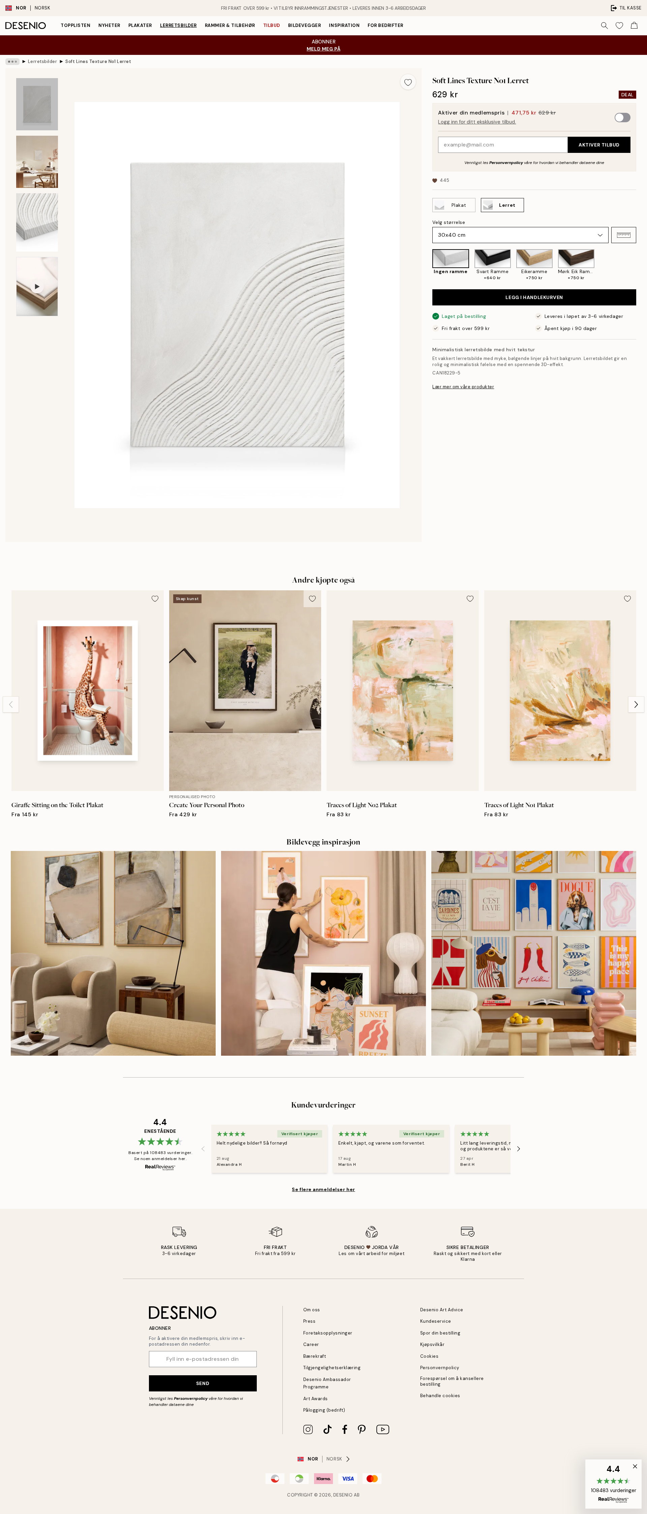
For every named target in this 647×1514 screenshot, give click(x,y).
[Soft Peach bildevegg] (323, 953)
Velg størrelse (448, 222)
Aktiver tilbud (599, 145)
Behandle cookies (440, 1395)
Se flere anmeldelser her (323, 1189)
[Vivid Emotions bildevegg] (533, 953)
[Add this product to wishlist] (408, 82)
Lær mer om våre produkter (463, 387)
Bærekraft (314, 1356)
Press (309, 1321)
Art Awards (315, 1399)
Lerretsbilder (178, 25)
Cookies (429, 1356)
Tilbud (271, 25)
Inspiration (344, 25)
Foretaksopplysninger (327, 1333)
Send (202, 1383)
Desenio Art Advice (441, 1310)
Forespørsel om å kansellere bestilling (452, 1381)
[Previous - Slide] (427, 264)
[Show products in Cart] (634, 26)
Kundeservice (435, 1321)
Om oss (311, 1310)
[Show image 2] (37, 162)
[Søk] (604, 25)
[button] (623, 235)
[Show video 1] (37, 286)
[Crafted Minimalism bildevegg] (113, 953)
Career (311, 1344)
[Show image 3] (37, 222)
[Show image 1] (37, 104)
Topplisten (75, 25)
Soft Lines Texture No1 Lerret (98, 61)
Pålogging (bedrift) (324, 1410)
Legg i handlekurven (534, 297)
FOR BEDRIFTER (385, 25)
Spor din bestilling (440, 1333)
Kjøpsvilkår (432, 1344)
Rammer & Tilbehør (230, 25)
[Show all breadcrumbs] (12, 61)
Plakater (140, 25)
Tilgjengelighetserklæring (332, 1368)
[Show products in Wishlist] (619, 26)
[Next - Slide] (641, 264)
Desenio (343, 1495)
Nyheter (109, 25)
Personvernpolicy (506, 162)
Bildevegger (304, 25)
